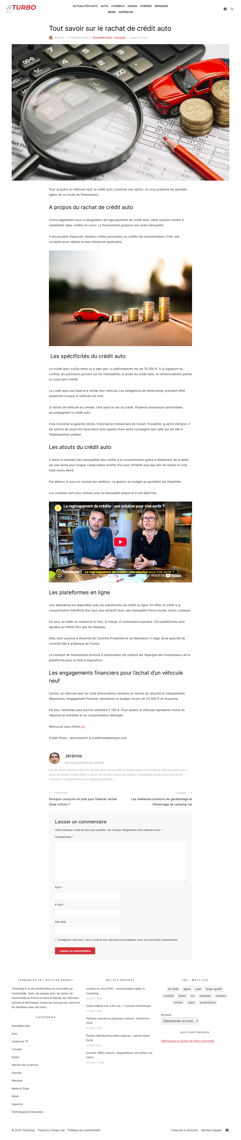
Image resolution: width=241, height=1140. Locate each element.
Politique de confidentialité (84, 1130)
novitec (178, 1002)
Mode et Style (20, 1088)
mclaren (221, 995)
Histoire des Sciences (25, 1064)
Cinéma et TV (20, 1041)
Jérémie (59, 37)
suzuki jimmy (208, 1002)
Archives (166, 1014)
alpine (187, 989)
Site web (60, 921)
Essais (132, 6)
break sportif (214, 989)
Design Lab (58, 1130)
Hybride (146, 6)
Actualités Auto (85, 6)
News (112, 12)
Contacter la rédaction (184, 1130)
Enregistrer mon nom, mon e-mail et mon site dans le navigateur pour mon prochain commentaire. (118, 939)
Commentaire (64, 836)
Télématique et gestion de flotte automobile (187, 1040)
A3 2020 (173, 989)
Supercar (126, 12)
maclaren (205, 995)
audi (198, 989)
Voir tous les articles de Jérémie (84, 762)
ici (83, 726)
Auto (104, 6)
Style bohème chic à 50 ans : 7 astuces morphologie (118, 1005)
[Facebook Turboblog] (225, 9)
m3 (193, 995)
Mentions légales (211, 1130)
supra (191, 1002)
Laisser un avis (138, 37)
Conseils (118, 6)
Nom (59, 887)
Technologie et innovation (27, 1111)
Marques (161, 6)
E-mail (60, 904)
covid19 (169, 995)
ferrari (182, 995)
